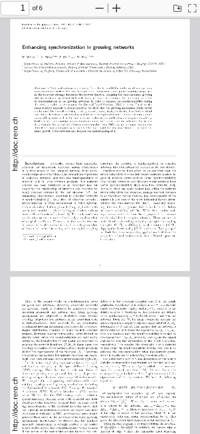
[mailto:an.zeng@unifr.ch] (46, 235)
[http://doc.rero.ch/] (15, 143)
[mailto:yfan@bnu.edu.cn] (45, 239)
